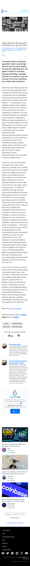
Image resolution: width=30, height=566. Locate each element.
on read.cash (16, 308)
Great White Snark (9, 48)
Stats (3, 540)
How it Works (6, 530)
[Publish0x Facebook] (3, 553)
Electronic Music (17, 327)
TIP (16, 411)
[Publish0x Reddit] (17, 553)
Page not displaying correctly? (15, 523)
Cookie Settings (6, 549)
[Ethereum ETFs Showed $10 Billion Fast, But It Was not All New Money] (15, 434)
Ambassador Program (8, 536)
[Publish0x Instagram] (22, 553)
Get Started (24, 11)
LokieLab (10, 476)
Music (6, 323)
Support (4, 546)
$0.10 (3, 55)
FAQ (3, 533)
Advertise (5, 543)
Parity (9, 449)
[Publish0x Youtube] (26, 553)
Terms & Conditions (22, 557)
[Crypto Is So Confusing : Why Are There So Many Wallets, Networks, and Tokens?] (15, 462)
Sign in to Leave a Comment (15, 514)
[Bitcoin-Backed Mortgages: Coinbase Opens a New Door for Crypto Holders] (15, 489)
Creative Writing (17, 323)
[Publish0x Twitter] (8, 553)
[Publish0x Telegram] (12, 553)
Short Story (6, 327)
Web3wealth (11, 504)
